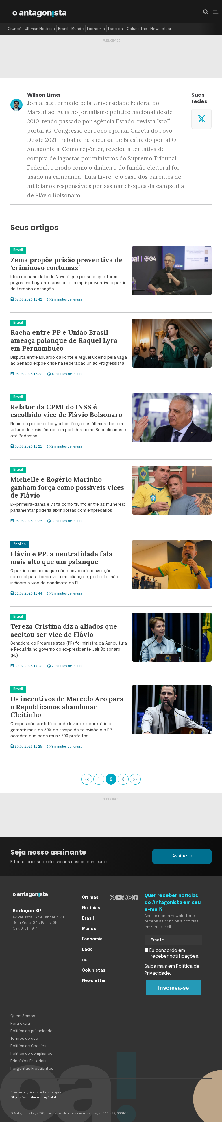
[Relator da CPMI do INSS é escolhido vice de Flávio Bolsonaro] (169, 423)
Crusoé (15, 29)
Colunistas (137, 29)
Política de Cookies (28, 1046)
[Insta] (130, 897)
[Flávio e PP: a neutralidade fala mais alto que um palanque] (169, 570)
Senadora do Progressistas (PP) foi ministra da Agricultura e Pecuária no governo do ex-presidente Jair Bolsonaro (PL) (68, 649)
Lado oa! (116, 29)
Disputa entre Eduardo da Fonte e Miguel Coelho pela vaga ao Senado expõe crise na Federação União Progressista (68, 361)
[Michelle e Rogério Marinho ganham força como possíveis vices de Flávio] (169, 497)
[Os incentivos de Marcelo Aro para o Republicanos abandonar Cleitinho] (169, 719)
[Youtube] (118, 897)
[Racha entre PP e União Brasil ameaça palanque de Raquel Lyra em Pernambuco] (169, 350)
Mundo (77, 29)
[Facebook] (135, 897)
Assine (179, 856)
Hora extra (20, 1024)
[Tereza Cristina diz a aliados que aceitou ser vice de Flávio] (169, 643)
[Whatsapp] (124, 897)
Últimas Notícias (40, 29)
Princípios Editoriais (28, 1061)
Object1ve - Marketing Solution (36, 1097)
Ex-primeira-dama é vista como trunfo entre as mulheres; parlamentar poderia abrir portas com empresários (67, 508)
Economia (96, 29)
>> (135, 779)
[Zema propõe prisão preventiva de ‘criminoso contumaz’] (169, 276)
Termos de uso (24, 1039)
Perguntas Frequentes (31, 1069)
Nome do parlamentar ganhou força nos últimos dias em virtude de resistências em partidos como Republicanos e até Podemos (68, 430)
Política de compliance (31, 1054)
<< (86, 779)
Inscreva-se (173, 988)
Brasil (63, 29)
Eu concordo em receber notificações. (173, 953)
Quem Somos (22, 1016)
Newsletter (160, 29)
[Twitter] (201, 119)
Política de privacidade (31, 1031)
